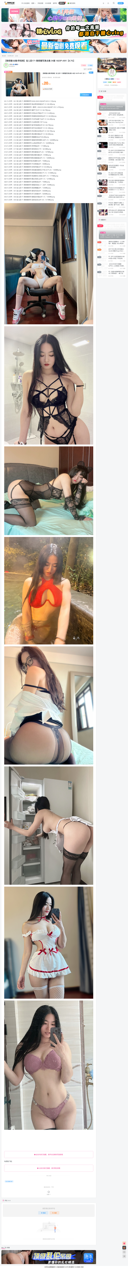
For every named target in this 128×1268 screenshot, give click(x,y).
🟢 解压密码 (71, 3)
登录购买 (86, 95)
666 (106, 82)
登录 (44, 1213)
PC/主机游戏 (26, 3)
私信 (91, 65)
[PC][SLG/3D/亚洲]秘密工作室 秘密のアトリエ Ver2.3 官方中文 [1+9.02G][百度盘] (117, 189)
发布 (121, 3)
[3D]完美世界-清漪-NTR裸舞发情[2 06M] (117, 129)
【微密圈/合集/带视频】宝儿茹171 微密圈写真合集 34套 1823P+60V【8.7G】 (39, 60)
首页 (4, 56)
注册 (55, 1213)
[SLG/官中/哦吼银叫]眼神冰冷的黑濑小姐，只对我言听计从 (116, 182)
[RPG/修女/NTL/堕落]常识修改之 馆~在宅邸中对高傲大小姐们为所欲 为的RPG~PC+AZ (117, 213)
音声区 (55, 3)
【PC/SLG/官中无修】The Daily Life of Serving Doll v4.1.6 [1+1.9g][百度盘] (116, 122)
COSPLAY (11, 56)
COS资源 (48, 3)
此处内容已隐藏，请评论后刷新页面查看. (49, 1154)
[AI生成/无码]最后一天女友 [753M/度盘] (116, 166)
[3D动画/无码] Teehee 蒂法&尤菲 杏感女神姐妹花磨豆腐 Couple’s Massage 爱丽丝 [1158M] (116, 145)
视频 (32, 3)
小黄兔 (11, 64)
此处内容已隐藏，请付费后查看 (49, 1168)
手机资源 (40, 3)
